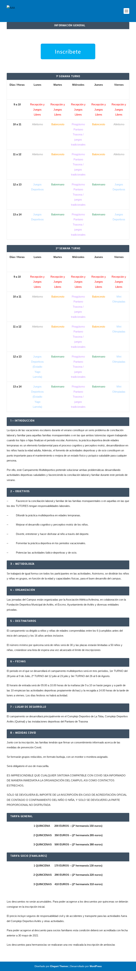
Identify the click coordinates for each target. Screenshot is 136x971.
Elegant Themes (59, 966)
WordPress (96, 966)
